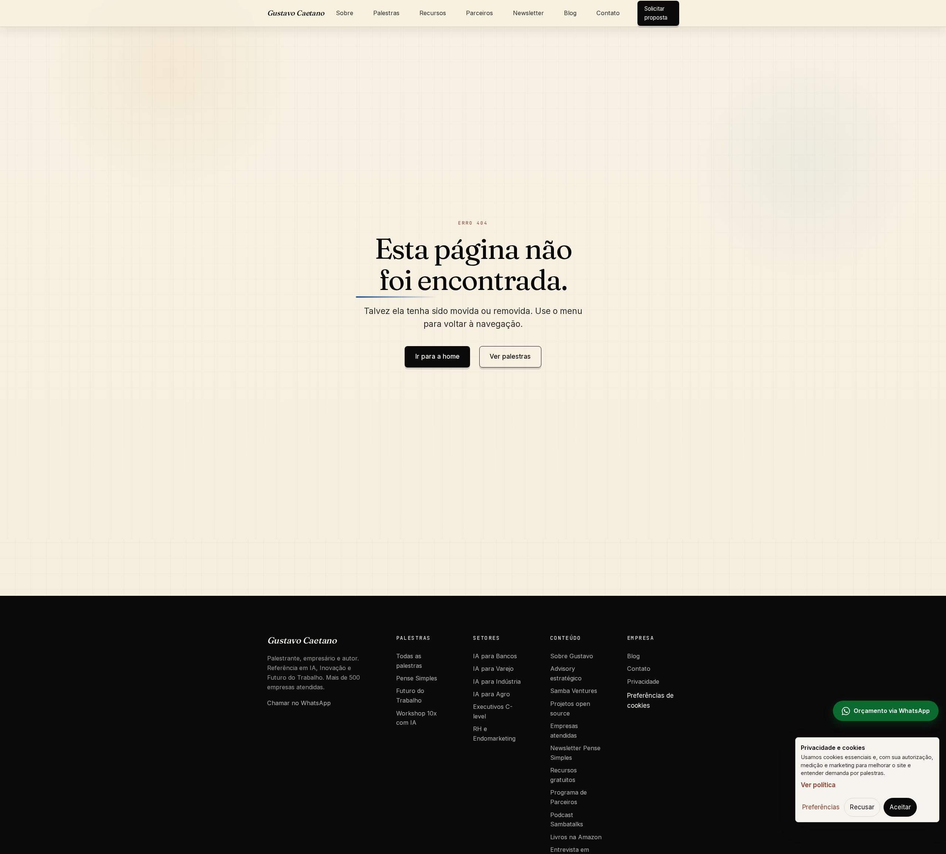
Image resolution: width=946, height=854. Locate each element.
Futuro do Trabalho (410, 695)
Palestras (386, 13)
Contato (608, 13)
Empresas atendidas (564, 730)
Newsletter (528, 13)
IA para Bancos (495, 656)
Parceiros (479, 13)
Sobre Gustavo (571, 656)
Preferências (821, 807)
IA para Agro (491, 694)
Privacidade (643, 681)
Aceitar (900, 807)
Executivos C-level (493, 711)
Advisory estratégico (566, 673)
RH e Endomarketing (494, 733)
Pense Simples (416, 678)
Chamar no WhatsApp (299, 703)
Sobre (344, 13)
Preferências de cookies (650, 700)
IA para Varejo (493, 668)
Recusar (862, 807)
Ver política (818, 785)
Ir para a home (437, 356)
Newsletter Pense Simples (575, 752)
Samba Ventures (573, 690)
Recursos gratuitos (563, 774)
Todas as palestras (409, 660)
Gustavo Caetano (295, 12)
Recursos (432, 13)
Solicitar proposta (655, 13)
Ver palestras (510, 356)
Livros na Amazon (576, 837)
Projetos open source (570, 708)
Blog (570, 13)
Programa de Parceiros (568, 797)
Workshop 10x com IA (416, 718)
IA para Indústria (497, 681)
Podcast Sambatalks (566, 819)
